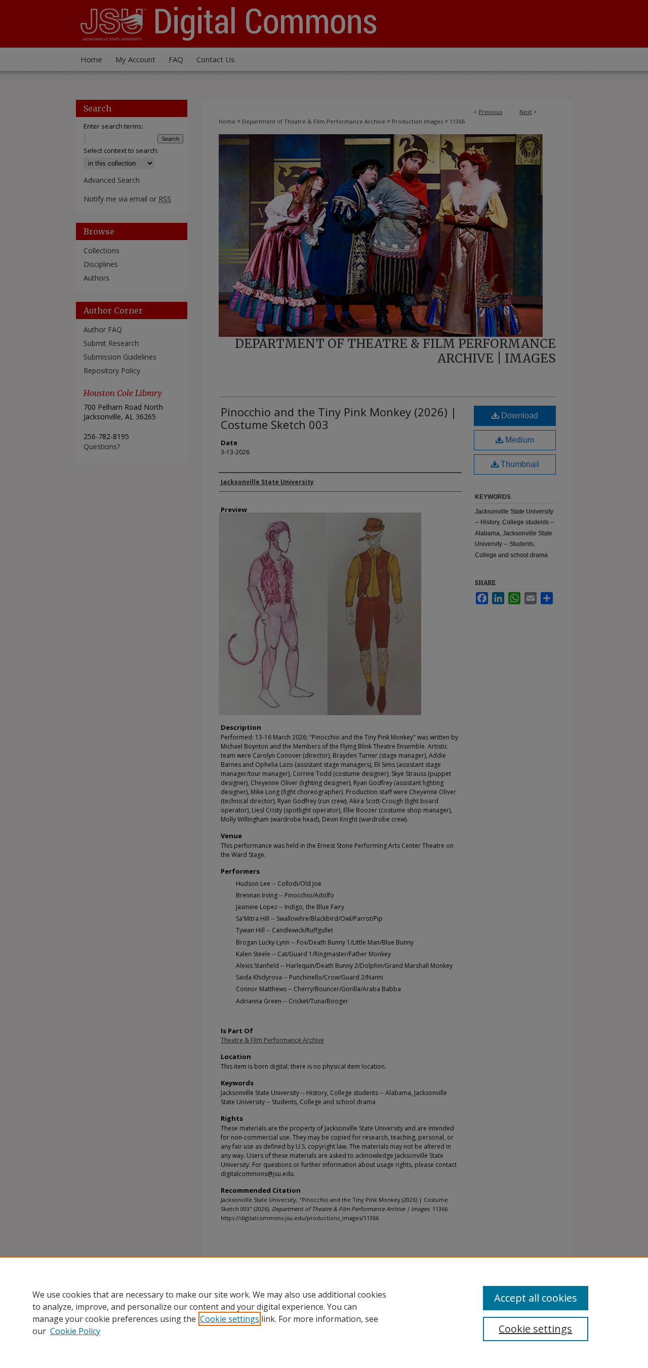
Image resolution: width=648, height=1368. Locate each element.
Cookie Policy (75, 1331)
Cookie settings (229, 1318)
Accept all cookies (535, 1298)
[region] (324, 1312)
